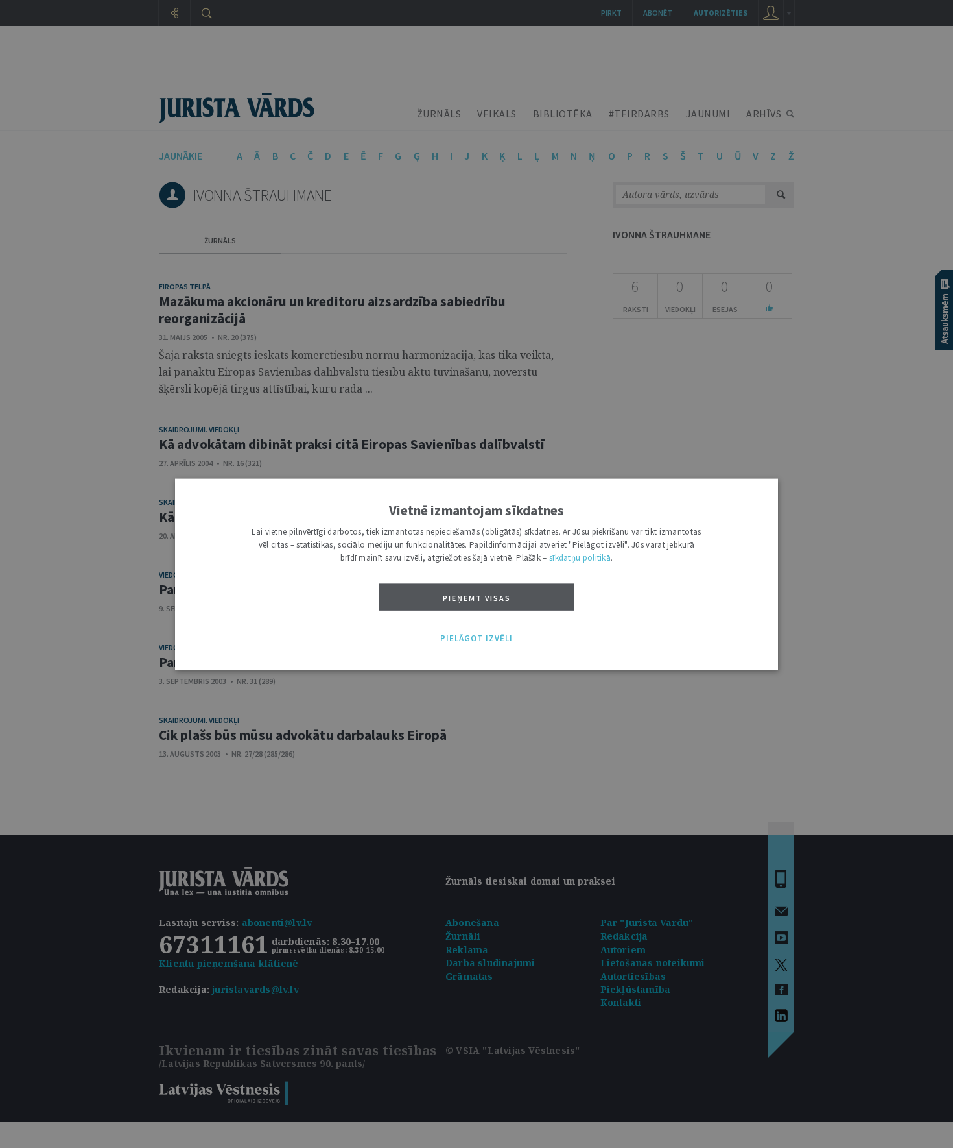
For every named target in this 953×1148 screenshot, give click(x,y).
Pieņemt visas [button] (477, 597)
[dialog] (476, 574)
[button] (476, 638)
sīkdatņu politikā (580, 557)
